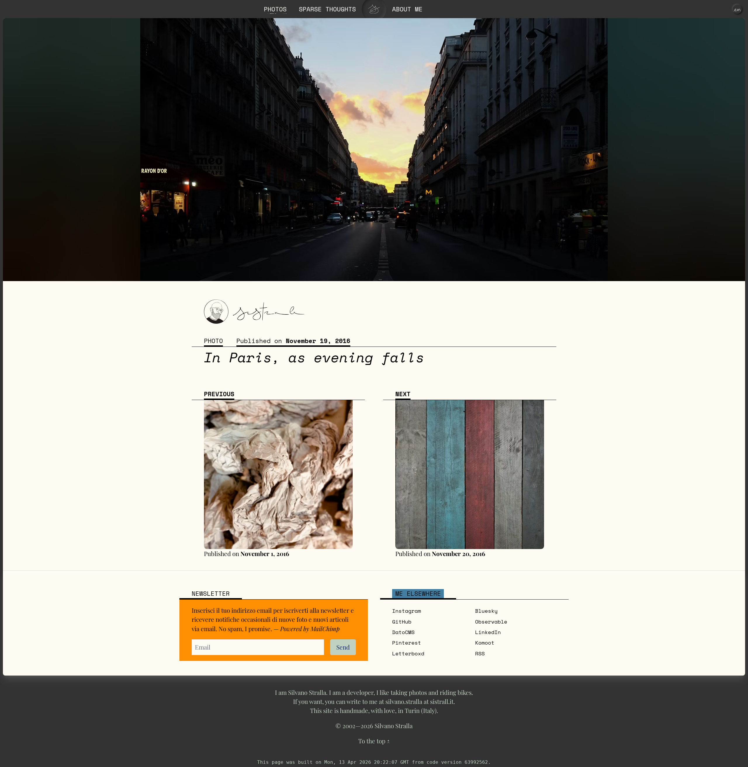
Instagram (406, 611)
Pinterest (406, 643)
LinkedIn (488, 632)
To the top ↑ (374, 741)
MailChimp (325, 628)
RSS (480, 653)
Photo (213, 340)
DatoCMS (403, 632)
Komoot (484, 643)
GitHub (401, 622)
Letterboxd (408, 653)
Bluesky (486, 611)
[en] (737, 9)
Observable (491, 622)
